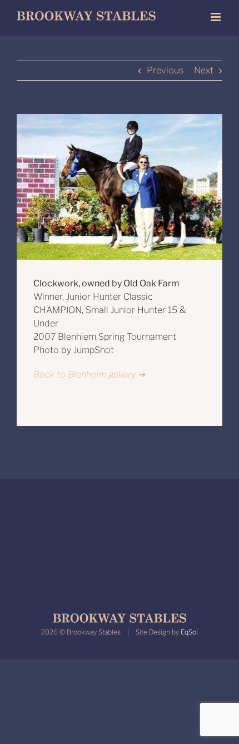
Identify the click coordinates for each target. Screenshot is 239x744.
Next (203, 70)
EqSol (189, 632)
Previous (165, 70)
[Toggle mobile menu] (216, 17)
